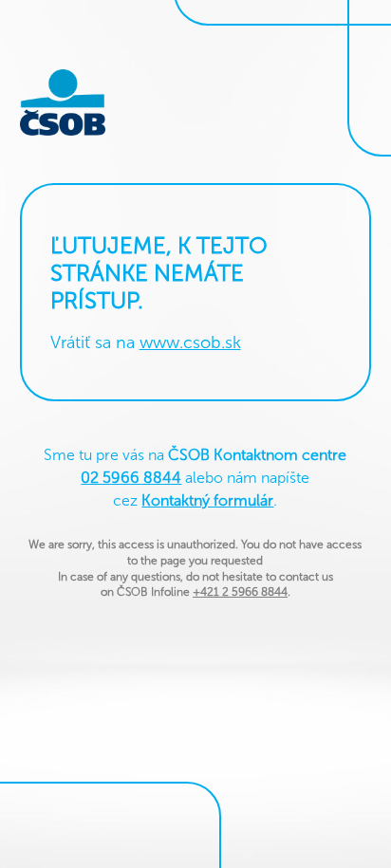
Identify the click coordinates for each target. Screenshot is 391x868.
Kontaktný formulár (207, 500)
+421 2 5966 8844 (240, 592)
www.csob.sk (190, 342)
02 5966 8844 (131, 478)
